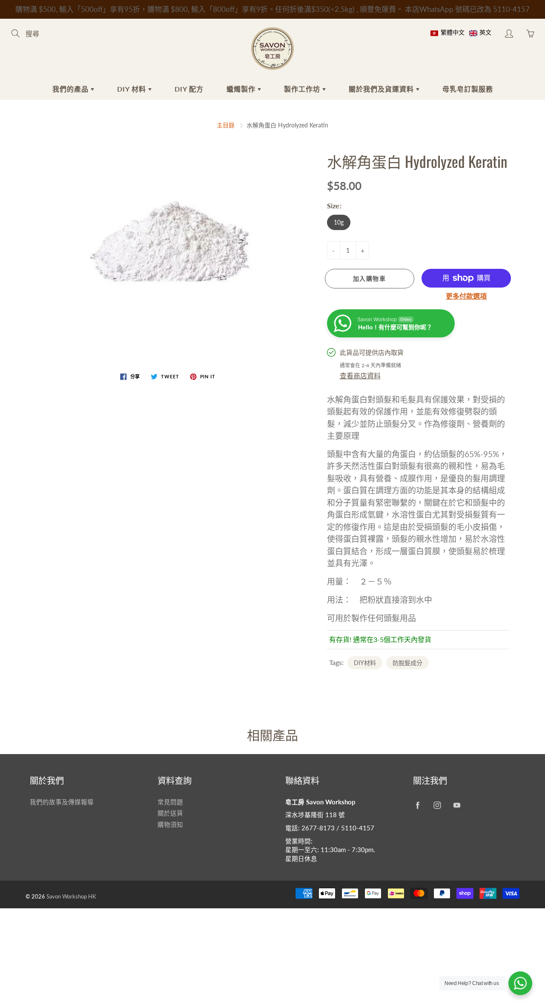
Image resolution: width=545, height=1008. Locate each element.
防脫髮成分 (407, 662)
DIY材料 (365, 662)
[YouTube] (456, 805)
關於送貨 (170, 813)
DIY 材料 (132, 89)
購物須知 (170, 824)
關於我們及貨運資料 (382, 89)
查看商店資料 (360, 376)
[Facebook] (417, 805)
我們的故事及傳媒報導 (62, 802)
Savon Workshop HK (71, 896)
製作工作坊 (303, 89)
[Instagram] (437, 805)
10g (339, 222)
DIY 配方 (189, 89)
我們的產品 (71, 89)
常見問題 (170, 802)
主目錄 (226, 125)
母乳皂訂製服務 (467, 89)
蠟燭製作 (242, 89)
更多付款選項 (466, 296)
